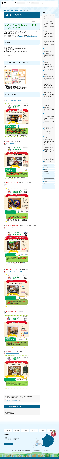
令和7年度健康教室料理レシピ (48, 76)
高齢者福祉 (45, 181)
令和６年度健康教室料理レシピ (49, 99)
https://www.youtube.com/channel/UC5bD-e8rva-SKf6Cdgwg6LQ (27, 36)
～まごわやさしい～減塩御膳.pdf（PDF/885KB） (13, 100)
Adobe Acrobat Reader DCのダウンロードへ (12, 400)
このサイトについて (14, 450)
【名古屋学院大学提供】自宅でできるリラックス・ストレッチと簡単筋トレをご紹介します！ (49, 150)
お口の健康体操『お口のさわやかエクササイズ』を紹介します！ (49, 128)
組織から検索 (17, 430)
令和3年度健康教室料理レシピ (48, 133)
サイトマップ (20, 450)
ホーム (8, 10)
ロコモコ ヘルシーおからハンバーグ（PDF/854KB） (14, 227)
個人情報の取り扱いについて (27, 450)
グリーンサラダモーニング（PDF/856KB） (12, 353)
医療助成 (45, 169)
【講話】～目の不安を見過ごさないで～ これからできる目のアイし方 (49, 89)
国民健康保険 (46, 171)
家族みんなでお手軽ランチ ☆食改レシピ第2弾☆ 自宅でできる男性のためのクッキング (49, 146)
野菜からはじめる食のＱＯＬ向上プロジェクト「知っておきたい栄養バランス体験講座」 (49, 20)
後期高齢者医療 (46, 173)
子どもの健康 (46, 167)
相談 (44, 183)
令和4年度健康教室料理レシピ (48, 131)
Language (55, 3)
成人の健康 (45, 165)
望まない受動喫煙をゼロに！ (48, 107)
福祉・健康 (12, 10)
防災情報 (25, 430)
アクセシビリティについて (37, 450)
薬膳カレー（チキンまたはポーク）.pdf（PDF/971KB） (14, 184)
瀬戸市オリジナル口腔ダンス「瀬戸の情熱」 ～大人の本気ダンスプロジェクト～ (49, 38)
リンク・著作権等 (45, 450)
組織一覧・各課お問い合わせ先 (9, 440)
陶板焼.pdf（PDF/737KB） (10, 143)
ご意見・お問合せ (9, 444)
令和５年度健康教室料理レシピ (49, 116)
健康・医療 (16, 10)
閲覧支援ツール (50, 3)
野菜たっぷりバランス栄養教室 (49, 94)
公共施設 (42, 430)
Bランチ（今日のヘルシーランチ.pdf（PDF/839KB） (14, 271)
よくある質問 (8, 430)
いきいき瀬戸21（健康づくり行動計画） (49, 179)
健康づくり (21, 10)
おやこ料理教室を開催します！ (49, 92)
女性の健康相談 (46, 53)
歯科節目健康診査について (48, 51)
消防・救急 (34, 430)
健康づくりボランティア (48, 161)
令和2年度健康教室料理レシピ (48, 139)
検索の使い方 (43, 3)
